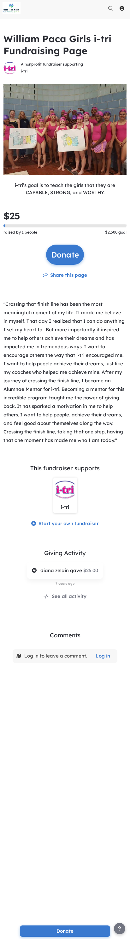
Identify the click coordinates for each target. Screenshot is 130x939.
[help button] (119, 928)
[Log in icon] (122, 8)
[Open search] (110, 8)
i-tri (24, 71)
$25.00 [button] (90, 570)
